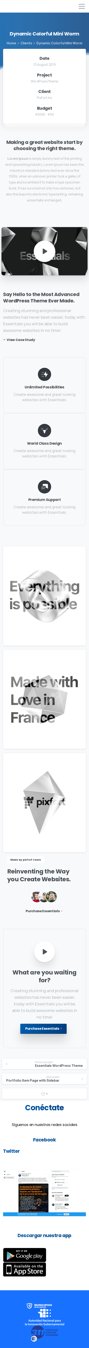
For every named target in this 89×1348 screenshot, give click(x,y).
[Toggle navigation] (82, 6)
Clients (26, 43)
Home (11, 43)
